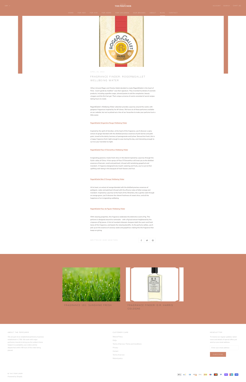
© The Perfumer (15, 373)
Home (71, 13)
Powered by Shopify (15, 376)
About (153, 13)
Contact (173, 13)
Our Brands (139, 13)
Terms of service (118, 355)
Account (217, 6)
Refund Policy (118, 337)
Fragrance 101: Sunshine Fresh (88, 305)
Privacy (115, 348)
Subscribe (218, 354)
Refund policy (118, 358)
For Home (106, 13)
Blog (162, 13)
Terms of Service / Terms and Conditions (127, 344)
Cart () (237, 6)
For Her (82, 13)
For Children (122, 13)
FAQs (115, 340)
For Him (94, 13)
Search (226, 6)
